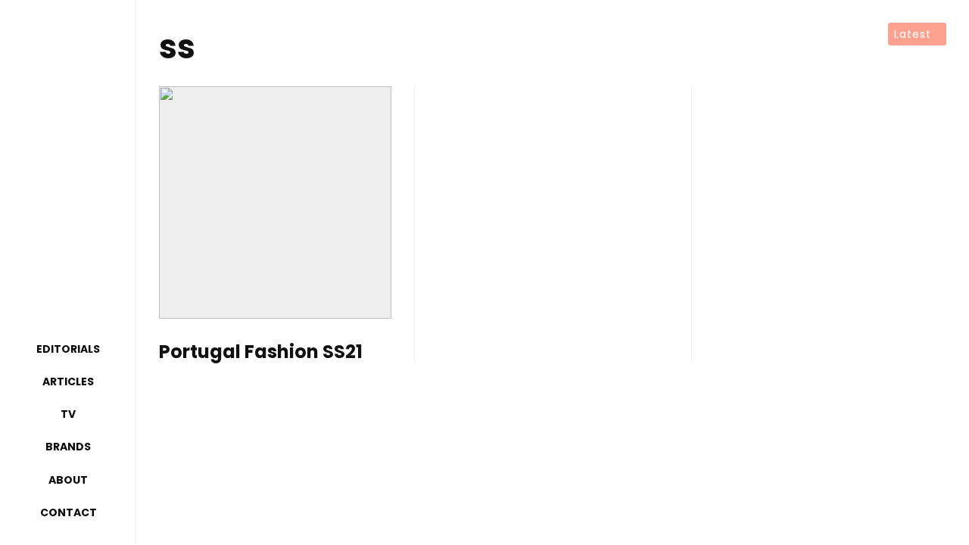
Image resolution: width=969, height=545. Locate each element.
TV (68, 414)
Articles (68, 381)
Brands (68, 446)
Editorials (68, 349)
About (68, 479)
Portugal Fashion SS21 (261, 352)
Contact (68, 512)
